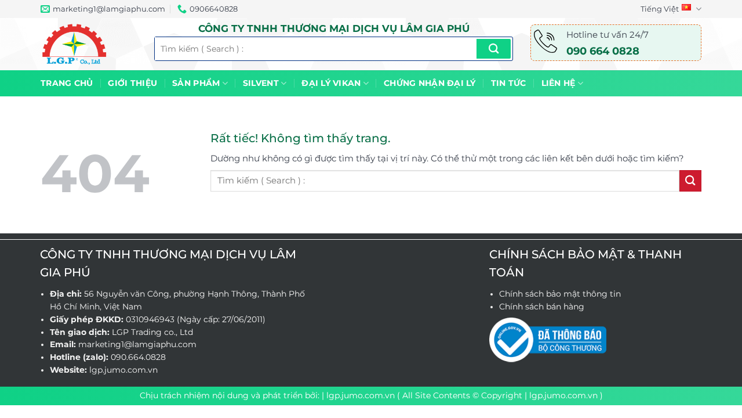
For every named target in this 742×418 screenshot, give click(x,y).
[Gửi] (493, 48)
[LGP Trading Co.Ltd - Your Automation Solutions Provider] (89, 44)
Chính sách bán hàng (541, 306)
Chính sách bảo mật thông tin (560, 293)
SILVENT (261, 83)
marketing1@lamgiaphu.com (137, 344)
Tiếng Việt (660, 8)
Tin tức (508, 83)
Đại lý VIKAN (331, 83)
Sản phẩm (196, 83)
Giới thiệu (132, 83)
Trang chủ (67, 83)
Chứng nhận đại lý (430, 83)
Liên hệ (558, 83)
